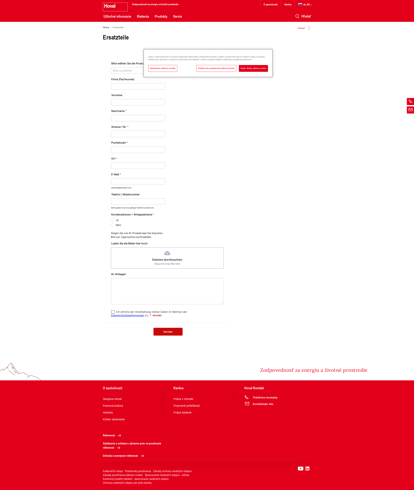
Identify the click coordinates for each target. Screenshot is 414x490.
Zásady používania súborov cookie (123, 475)
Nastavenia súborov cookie (162, 68)
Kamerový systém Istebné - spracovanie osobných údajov (136, 479)
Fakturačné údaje (113, 471)
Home (106, 27)
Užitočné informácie (117, 16)
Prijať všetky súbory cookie (253, 68)
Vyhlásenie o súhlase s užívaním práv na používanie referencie (132, 445)
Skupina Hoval (112, 399)
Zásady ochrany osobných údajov (172, 471)
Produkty (161, 16)
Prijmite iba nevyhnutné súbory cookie (216, 68)
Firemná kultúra (113, 405)
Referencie (109, 435)
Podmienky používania (138, 471)
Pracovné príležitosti (187, 405)
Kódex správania (114, 419)
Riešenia (143, 16)
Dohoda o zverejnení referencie (120, 455)
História (108, 412)
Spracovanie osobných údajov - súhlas (167, 475)
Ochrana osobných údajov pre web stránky (127, 482)
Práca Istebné (182, 412)
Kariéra (287, 4)
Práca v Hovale (183, 399)
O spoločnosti (271, 4)
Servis (177, 16)
